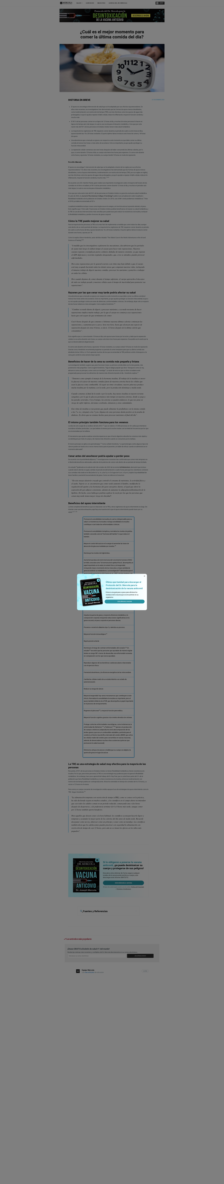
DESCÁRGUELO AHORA (124, 601)
